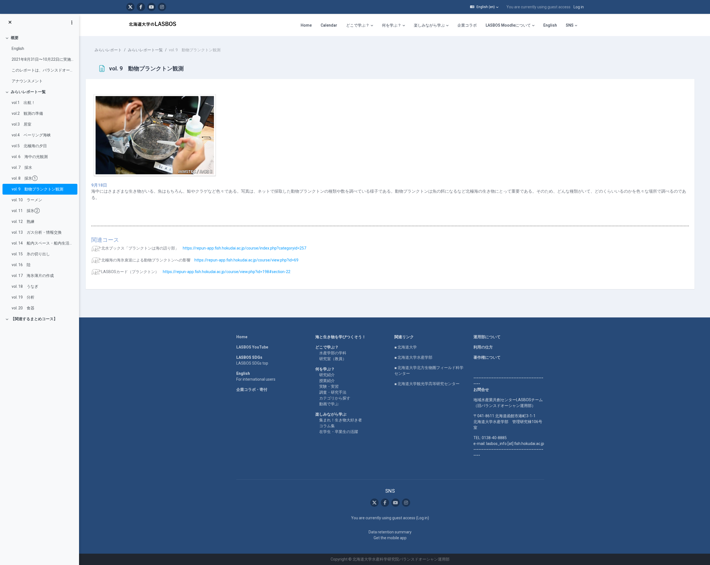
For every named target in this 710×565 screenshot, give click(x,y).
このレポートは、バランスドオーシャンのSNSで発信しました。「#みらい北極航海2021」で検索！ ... (43, 70)
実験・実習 (329, 386)
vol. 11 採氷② (26, 210)
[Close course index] (10, 22)
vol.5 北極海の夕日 (29, 146)
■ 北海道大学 (405, 347)
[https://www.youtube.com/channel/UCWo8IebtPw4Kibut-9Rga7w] (151, 7)
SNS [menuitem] (570, 25)
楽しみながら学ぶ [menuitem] (429, 25)
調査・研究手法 (332, 392)
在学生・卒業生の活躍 (338, 431)
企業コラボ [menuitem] (467, 25)
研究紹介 (327, 375)
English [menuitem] (550, 25)
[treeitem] (39, 59)
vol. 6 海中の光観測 (30, 156)
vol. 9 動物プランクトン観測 (37, 189)
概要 (15, 37)
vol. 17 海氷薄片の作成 (33, 275)
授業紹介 (327, 380)
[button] (484, 7)
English (18, 48)
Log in (579, 7)
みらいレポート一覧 (28, 92)
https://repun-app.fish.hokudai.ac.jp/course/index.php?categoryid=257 (244, 248)
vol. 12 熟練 (23, 221)
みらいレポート (108, 50)
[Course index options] (72, 22)
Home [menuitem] (306, 25)
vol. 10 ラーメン (27, 200)
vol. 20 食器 (23, 308)
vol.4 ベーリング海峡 (31, 135)
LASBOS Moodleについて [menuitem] (508, 25)
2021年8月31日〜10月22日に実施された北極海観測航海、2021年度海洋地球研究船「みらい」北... (43, 59)
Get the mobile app (390, 538)
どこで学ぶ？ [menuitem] (357, 25)
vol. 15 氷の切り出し (31, 254)
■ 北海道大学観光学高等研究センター (427, 383)
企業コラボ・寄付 (251, 389)
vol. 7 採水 (22, 167)
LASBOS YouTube (252, 347)
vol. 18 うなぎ (25, 286)
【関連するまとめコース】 (34, 319)
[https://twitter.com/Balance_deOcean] (130, 7)
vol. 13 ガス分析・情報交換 (37, 232)
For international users (255, 379)
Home (241, 337)
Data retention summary (390, 532)
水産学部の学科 (332, 353)
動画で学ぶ (329, 404)
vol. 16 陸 (21, 265)
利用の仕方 (483, 347)
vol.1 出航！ (23, 102)
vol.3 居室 (21, 124)
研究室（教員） (332, 359)
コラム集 (327, 426)
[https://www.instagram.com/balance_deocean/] (162, 7)
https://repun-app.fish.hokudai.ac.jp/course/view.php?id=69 (246, 260)
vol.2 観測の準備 (27, 113)
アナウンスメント (27, 81)
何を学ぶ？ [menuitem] (391, 25)
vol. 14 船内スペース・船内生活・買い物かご (43, 243)
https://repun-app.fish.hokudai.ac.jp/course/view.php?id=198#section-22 (226, 271)
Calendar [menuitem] (329, 25)
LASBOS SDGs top (252, 363)
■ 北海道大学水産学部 (413, 357)
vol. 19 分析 (23, 297)
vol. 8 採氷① (24, 178)
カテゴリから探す (334, 398)
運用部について (487, 337)
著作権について (487, 357)
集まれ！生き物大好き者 (340, 420)
